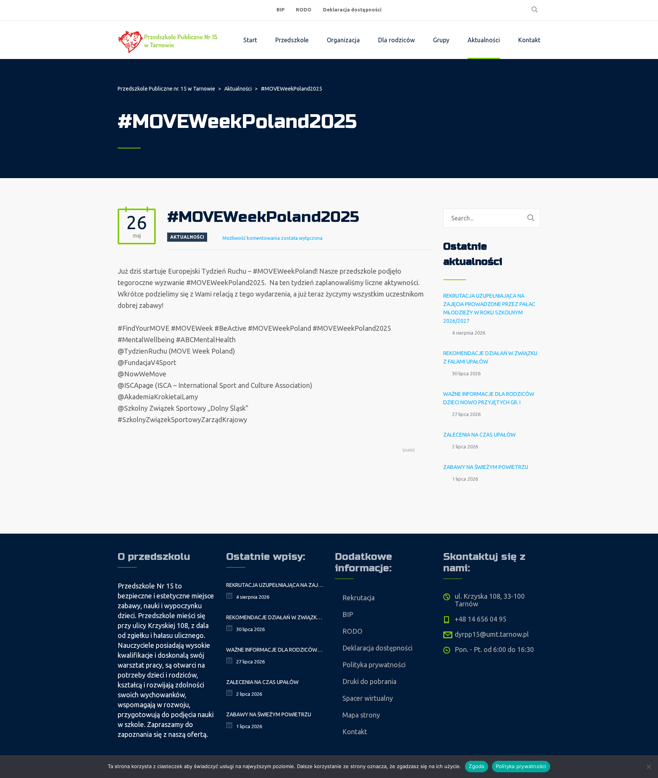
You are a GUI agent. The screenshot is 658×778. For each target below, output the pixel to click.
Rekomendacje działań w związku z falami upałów (490, 357)
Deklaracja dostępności (352, 9)
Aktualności (484, 40)
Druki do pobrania (369, 681)
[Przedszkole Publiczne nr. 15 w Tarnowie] (169, 40)
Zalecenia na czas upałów (479, 435)
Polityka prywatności (374, 664)
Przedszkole (291, 40)
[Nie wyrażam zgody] (648, 766)
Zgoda (476, 766)
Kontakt (529, 40)
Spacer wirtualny (367, 698)
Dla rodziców (396, 40)
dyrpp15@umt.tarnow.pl (492, 634)
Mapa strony (361, 715)
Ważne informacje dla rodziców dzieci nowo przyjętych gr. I (488, 398)
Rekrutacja (358, 597)
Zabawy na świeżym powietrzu (485, 467)
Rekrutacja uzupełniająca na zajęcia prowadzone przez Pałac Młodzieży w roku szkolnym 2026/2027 (489, 308)
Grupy (441, 40)
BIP (280, 9)
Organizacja (343, 40)
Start (250, 40)
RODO (303, 9)
